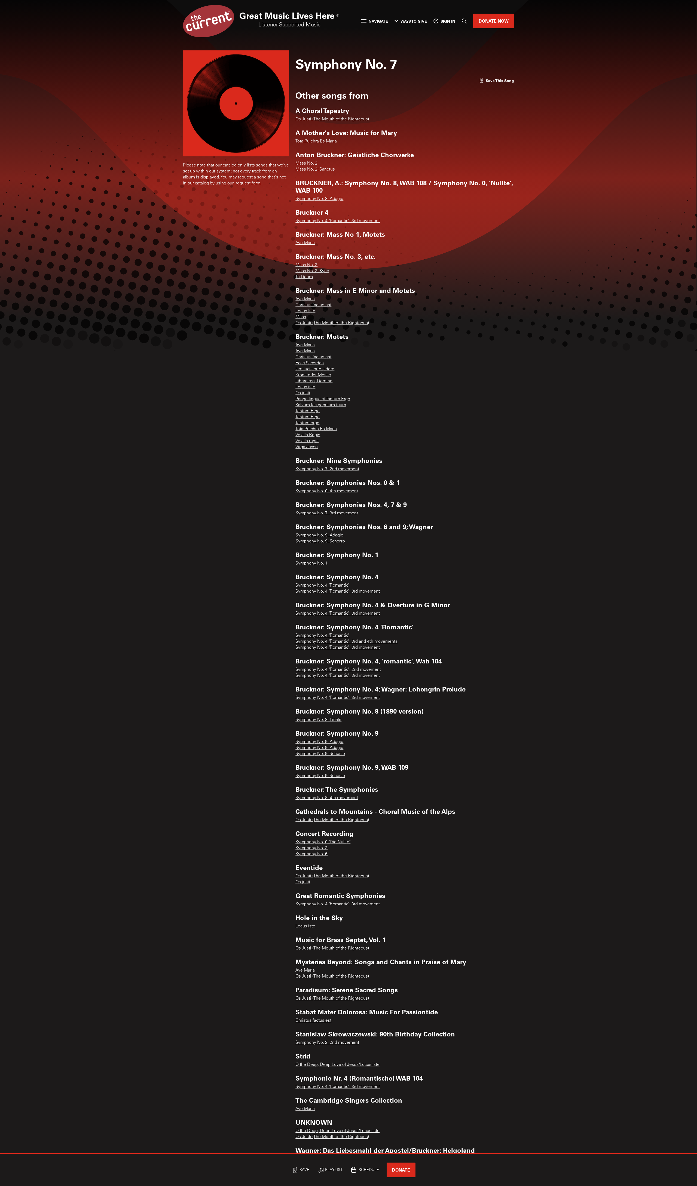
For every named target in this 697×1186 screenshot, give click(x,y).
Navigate (378, 21)
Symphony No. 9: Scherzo (320, 541)
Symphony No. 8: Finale (318, 720)
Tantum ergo (307, 423)
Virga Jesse (306, 447)
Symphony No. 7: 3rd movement (326, 513)
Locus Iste (305, 311)
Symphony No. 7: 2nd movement (327, 469)
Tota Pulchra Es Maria (316, 141)
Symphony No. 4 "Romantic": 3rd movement (337, 221)
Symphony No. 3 (311, 848)
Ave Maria (305, 243)
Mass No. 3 (306, 265)
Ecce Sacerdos (309, 363)
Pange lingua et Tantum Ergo (322, 399)
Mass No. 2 (306, 163)
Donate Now (494, 21)
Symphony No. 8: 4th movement (326, 798)
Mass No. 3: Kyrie (312, 271)
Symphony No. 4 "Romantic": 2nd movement (338, 670)
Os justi (302, 393)
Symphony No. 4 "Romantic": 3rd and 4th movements (346, 641)
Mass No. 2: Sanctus (315, 169)
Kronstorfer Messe (313, 375)
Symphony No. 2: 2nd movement (327, 1043)
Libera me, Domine (313, 381)
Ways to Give (414, 21)
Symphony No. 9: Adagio (319, 535)
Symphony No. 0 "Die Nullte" (322, 842)
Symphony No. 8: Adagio (319, 199)
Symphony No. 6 (311, 854)
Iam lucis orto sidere (314, 369)
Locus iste (305, 387)
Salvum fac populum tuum (320, 405)
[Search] (464, 21)
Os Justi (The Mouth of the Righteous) (332, 119)
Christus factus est (313, 305)
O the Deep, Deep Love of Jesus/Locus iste (337, 1065)
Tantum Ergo (307, 411)
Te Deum (304, 277)
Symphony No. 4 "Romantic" (322, 585)
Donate (401, 1170)
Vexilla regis (307, 441)
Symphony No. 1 (311, 563)
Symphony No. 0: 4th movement (326, 491)
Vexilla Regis (307, 435)
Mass (300, 317)
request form (248, 183)
